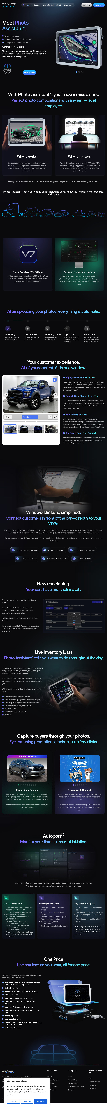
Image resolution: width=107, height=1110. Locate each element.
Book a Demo (99, 5)
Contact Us (51, 1083)
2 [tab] (79, 72)
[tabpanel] (79, 47)
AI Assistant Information (76, 1086)
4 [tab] (25, 785)
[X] (3, 1087)
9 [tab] (35, 785)
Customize (13, 1101)
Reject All (27, 1101)
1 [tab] (76, 72)
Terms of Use (72, 1080)
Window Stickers (94, 1082)
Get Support (51, 1090)
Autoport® (92, 1088)
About (58, 5)
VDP (90, 1078)
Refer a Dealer (52, 1086)
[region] (27, 1092)
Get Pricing (87, 5)
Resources (67, 5)
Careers (70, 1090)
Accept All (41, 1101)
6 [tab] (29, 785)
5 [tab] (27, 785)
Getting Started (48, 5)
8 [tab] (33, 785)
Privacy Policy (73, 1083)
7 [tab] (31, 785)
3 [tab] (82, 72)
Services (37, 5)
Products (26, 5)
